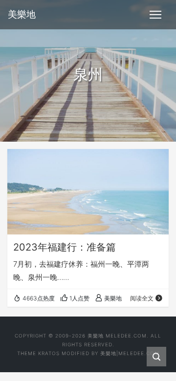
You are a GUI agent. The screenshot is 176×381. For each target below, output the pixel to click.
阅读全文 (142, 298)
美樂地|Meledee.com (129, 353)
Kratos (49, 353)
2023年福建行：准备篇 (64, 247)
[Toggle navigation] (155, 14)
